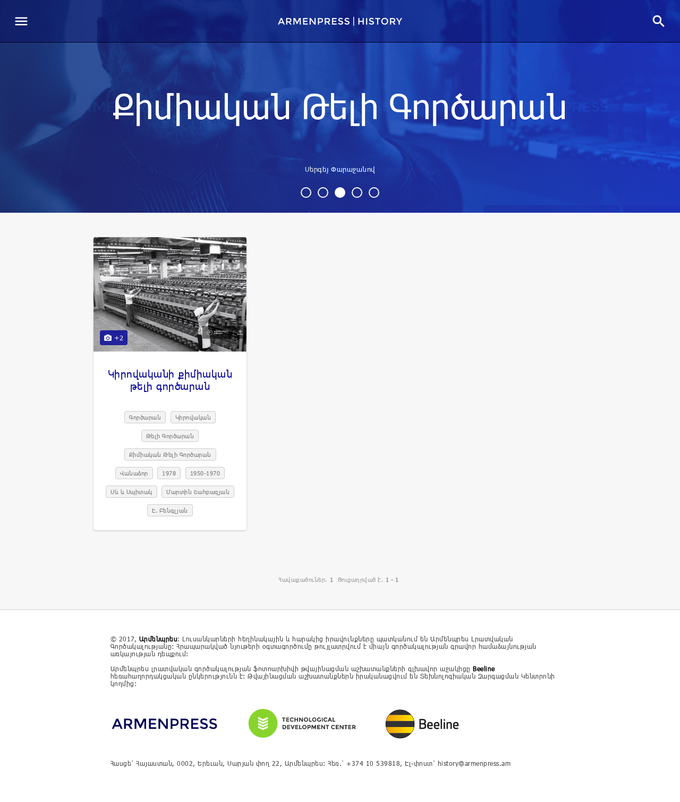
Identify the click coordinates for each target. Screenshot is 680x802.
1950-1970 (205, 473)
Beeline (484, 668)
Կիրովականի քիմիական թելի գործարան (170, 379)
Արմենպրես (158, 638)
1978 (169, 473)
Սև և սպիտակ (131, 491)
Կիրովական (193, 417)
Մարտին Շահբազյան (198, 491)
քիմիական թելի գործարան (340, 108)
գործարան (145, 417)
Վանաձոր (134, 473)
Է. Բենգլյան (170, 510)
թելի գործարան (170, 435)
